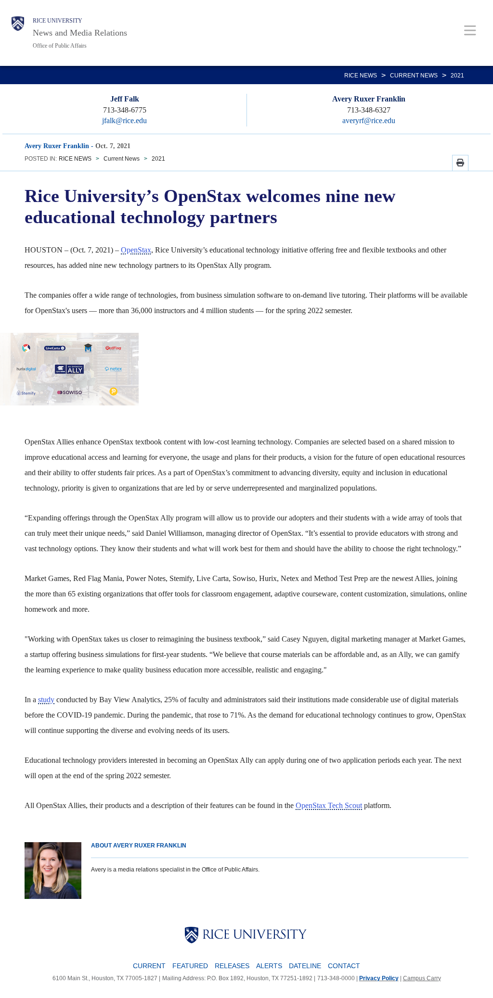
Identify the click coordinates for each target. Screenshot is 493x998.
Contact (344, 966)
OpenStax (136, 250)
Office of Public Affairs (60, 45)
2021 (457, 75)
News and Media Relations (80, 33)
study (46, 699)
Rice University (57, 20)
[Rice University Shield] (18, 32)
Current (149, 966)
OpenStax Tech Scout (329, 805)
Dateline (305, 966)
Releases (232, 966)
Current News (414, 75)
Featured (190, 966)
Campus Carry (422, 978)
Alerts (269, 966)
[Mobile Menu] (470, 30)
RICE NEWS (360, 75)
